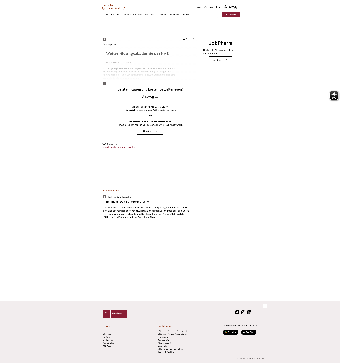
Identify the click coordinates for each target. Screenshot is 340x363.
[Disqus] (150, 260)
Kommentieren (191, 39)
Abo (231, 14)
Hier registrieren (132, 110)
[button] (113, 7)
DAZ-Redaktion (109, 144)
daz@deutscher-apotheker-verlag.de (120, 147)
